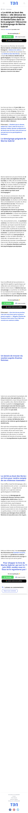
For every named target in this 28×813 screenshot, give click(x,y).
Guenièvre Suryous (19, 552)
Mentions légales (14, 799)
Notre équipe (14, 797)
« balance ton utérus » (15, 50)
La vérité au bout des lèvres (10, 54)
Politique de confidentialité (14, 801)
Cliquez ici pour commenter (10, 590)
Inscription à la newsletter (14, 794)
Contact (14, 796)
